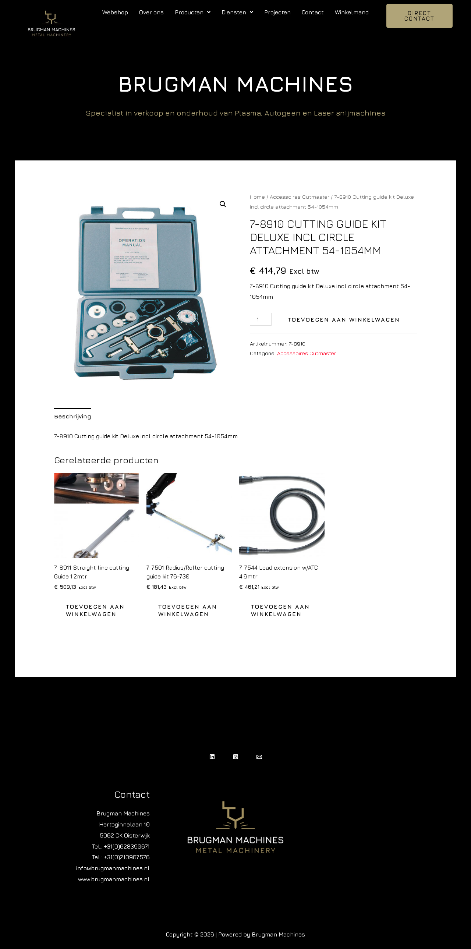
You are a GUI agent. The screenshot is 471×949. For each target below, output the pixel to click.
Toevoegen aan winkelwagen (344, 319)
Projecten (277, 12)
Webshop (115, 12)
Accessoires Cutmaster (299, 197)
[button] (192, 12)
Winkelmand (352, 12)
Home (257, 197)
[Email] (259, 756)
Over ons (151, 12)
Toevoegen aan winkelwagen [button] (95, 610)
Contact (313, 12)
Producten (189, 12)
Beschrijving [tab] (72, 416)
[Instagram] (235, 756)
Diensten (234, 12)
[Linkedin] (212, 756)
